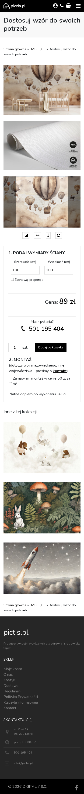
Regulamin (12, 691)
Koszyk (9, 680)
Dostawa (11, 685)
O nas (8, 674)
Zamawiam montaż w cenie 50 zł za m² (41, 381)
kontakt (60, 371)
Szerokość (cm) (25, 262)
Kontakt (10, 708)
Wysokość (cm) (59, 262)
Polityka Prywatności (21, 696)
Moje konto (13, 669)
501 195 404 (46, 329)
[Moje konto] (56, 6)
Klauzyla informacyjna (21, 702)
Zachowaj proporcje (29, 280)
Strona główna (15, 49)
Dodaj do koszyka (50, 347)
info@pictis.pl (23, 763)
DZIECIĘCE (38, 49)
